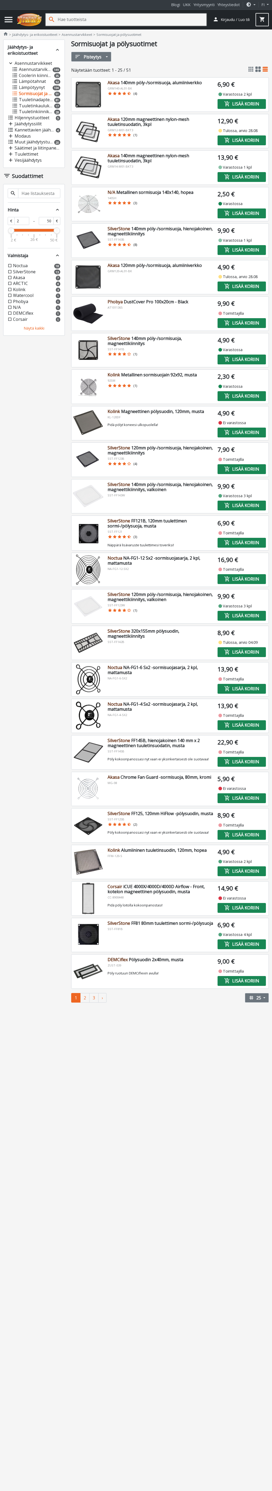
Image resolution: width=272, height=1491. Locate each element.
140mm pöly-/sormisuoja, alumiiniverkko (155, 83)
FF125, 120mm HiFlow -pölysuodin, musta (160, 813)
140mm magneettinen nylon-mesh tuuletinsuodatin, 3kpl (148, 158)
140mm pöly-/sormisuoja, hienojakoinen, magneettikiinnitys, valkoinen (160, 487)
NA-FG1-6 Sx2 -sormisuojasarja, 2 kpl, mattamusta (153, 669)
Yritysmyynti (204, 4)
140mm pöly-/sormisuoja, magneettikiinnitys (145, 340)
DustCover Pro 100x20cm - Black (148, 302)
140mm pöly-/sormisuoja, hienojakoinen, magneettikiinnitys (160, 231)
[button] (251, 4)
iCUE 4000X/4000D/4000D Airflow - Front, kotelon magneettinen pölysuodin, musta (156, 889)
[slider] (11, 230)
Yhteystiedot (228, 4)
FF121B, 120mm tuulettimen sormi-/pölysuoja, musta (147, 523)
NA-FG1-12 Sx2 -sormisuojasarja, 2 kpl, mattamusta (154, 560)
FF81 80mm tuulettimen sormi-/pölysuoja (160, 923)
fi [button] (263, 4)
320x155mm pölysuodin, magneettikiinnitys (143, 633)
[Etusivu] (29, 19)
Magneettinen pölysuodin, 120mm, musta (156, 411)
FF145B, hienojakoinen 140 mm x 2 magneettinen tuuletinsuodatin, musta (154, 743)
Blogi (175, 4)
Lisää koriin (241, 104)
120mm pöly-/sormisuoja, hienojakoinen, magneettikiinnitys (160, 450)
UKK (186, 4)
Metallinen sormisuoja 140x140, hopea (150, 192)
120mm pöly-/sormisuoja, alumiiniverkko (155, 265)
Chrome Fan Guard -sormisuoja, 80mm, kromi (159, 777)
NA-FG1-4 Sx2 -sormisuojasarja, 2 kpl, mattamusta (153, 706)
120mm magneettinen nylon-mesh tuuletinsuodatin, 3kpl (148, 121)
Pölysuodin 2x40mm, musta (145, 959)
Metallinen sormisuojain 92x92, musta (152, 375)
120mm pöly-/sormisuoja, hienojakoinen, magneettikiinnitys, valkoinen (160, 596)
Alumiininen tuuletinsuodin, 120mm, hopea (157, 850)
